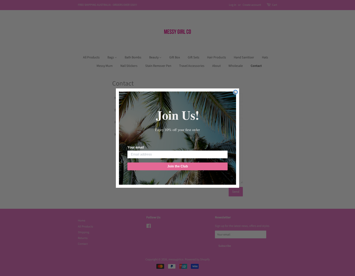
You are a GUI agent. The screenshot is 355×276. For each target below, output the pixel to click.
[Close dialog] (235, 92)
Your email (135, 147)
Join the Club (177, 166)
